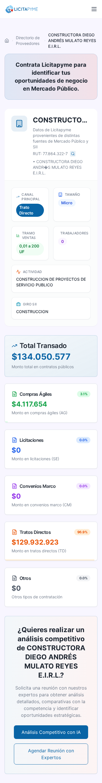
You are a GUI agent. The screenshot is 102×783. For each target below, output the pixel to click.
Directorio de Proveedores (28, 40)
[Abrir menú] (94, 9)
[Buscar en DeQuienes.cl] (73, 154)
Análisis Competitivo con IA (51, 732)
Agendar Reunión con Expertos (51, 754)
